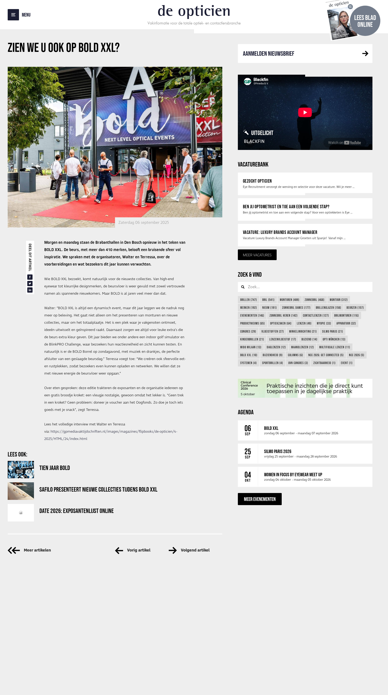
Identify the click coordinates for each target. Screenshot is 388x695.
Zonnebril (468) (314, 299)
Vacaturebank (253, 164)
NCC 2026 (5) (356, 355)
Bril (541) (268, 299)
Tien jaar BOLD (54, 467)
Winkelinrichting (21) (303, 331)
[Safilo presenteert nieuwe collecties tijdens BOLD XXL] (21, 491)
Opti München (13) (334, 339)
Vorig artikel (138, 550)
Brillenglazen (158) (328, 307)
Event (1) (346, 363)
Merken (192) (248, 307)
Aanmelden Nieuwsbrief (268, 53)
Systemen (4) (248, 363)
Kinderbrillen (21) (252, 339)
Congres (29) (248, 331)
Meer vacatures (257, 255)
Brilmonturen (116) (346, 315)
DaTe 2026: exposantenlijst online (76, 510)
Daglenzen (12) (276, 347)
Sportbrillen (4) (272, 363)
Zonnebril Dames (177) (296, 307)
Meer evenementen (260, 499)
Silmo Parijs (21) (332, 331)
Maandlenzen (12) (302, 347)
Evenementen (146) (252, 315)
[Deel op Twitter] (30, 283)
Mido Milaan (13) (250, 347)
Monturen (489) (289, 299)
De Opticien (194, 10)
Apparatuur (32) (346, 323)
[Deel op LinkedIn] (30, 290)
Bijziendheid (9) (273, 355)
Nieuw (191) (269, 307)
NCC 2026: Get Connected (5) (326, 355)
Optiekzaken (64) (280, 323)
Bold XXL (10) (248, 355)
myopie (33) (324, 323)
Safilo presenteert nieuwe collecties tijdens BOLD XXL (98, 489)
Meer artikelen (37, 550)
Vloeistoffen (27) (272, 331)
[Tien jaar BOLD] (21, 469)
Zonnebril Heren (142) (283, 315)
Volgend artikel (195, 550)
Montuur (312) (339, 299)
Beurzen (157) (355, 307)
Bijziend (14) (309, 339)
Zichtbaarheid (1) (324, 363)
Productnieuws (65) (252, 323)
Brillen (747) (248, 299)
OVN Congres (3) (298, 363)
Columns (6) (295, 355)
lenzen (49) (304, 323)
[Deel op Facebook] (30, 277)
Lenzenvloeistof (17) (282, 339)
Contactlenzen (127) (316, 315)
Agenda (246, 412)
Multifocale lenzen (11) (334, 347)
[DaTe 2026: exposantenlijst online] (21, 512)
